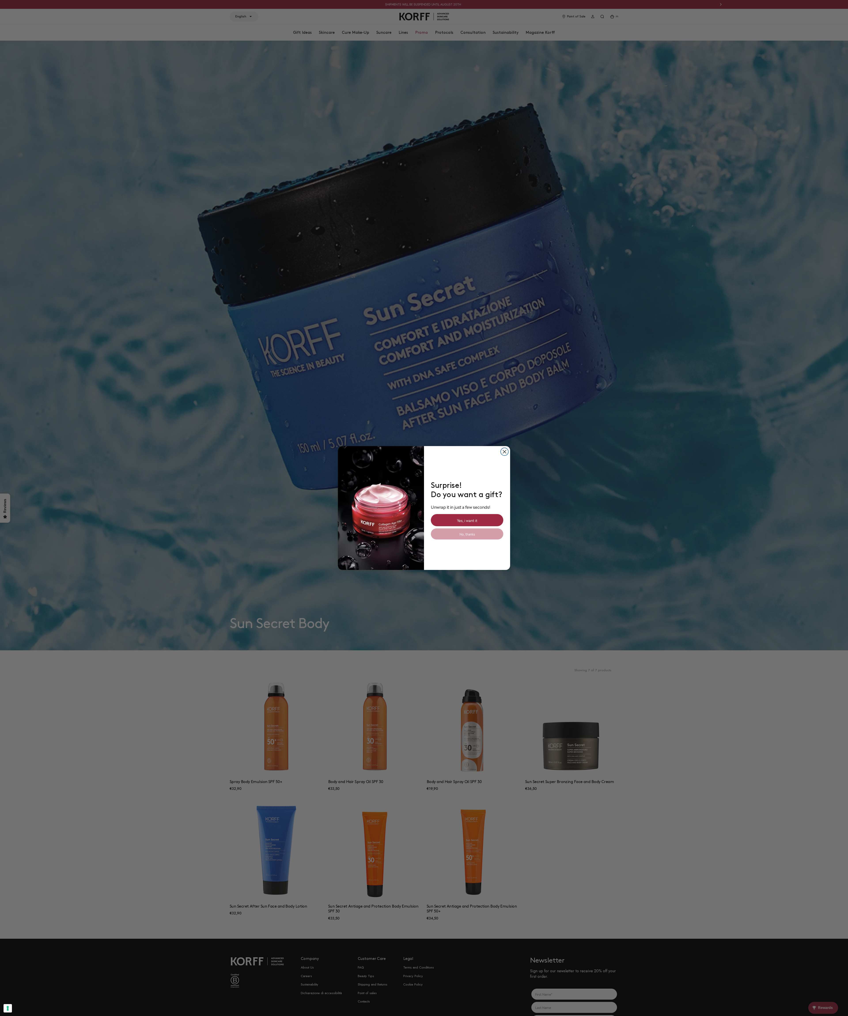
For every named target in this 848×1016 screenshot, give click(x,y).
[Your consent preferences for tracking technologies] (8, 1008)
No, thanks (467, 534)
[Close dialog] (504, 452)
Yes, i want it (467, 520)
